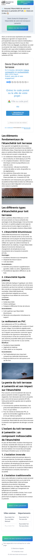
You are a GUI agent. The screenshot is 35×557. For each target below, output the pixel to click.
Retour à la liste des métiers (18, 122)
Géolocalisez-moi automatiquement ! (18, 113)
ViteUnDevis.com (24, 127)
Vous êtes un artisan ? (27, 128)
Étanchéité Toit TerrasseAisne (24, 525)
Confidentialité (10, 127)
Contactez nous (18, 551)
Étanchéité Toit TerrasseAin (24, 518)
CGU (6, 127)
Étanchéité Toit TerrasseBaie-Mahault (9, 519)
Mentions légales (18, 548)
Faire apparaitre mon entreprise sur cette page (16, 544)
